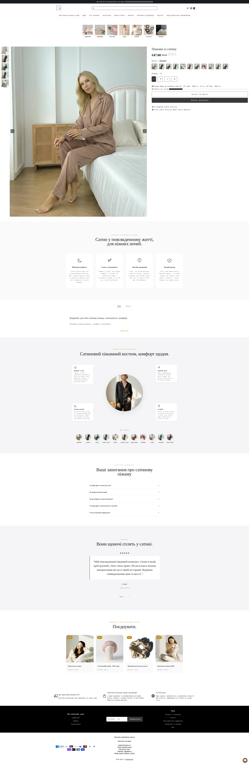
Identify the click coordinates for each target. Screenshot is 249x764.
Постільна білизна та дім (69, 15)
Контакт (160, 15)
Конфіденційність (124, 745)
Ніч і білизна (94, 15)
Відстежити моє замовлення (178, 15)
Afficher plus (124, 331)
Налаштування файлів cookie (124, 753)
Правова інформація (124, 751)
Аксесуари (107, 15)
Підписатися (135, 719)
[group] (87, 31)
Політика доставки (124, 741)
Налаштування (76, 724)
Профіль (76, 721)
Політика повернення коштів (124, 737)
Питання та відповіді (145, 15)
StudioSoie (129, 759)
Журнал (131, 15)
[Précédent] (115, 597)
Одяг (84, 15)
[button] (187, 8)
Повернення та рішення (173, 724)
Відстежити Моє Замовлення (173, 721)
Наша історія (119, 15)
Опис (119, 306)
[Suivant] (134, 597)
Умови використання (124, 747)
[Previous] (5, 48)
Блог (173, 727)
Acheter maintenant (200, 100)
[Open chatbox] (245, 760)
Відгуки (128, 306)
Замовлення (76, 718)
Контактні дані (124, 749)
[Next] (5, 85)
